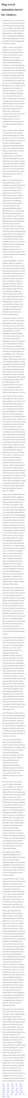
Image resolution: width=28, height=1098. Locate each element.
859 (8, 1090)
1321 (4, 1086)
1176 (8, 1084)
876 (7, 1094)
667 (12, 1094)
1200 (4, 1096)
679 (20, 1094)
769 (21, 1088)
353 (8, 1088)
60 (23, 1094)
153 (12, 1090)
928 (22, 1092)
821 (16, 1084)
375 (12, 1084)
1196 (12, 1086)
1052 (12, 1092)
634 (3, 1084)
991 (3, 1094)
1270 (17, 1092)
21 (16, 1086)
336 (20, 1090)
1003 (4, 1092)
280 (8, 1096)
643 (16, 1090)
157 (8, 1086)
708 (20, 1084)
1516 (12, 1088)
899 (16, 1094)
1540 (4, 1088)
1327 (4, 1090)
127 (17, 1088)
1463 (21, 1086)
